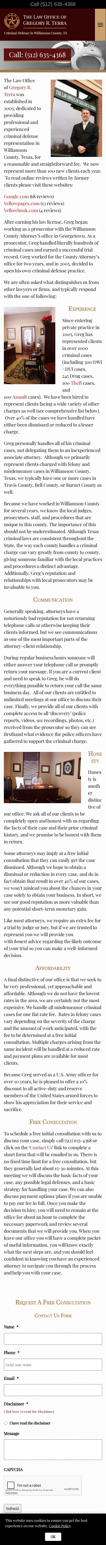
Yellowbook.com (21, 210)
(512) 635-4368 (58, 4)
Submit (12, 1508)
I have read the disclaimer (30, 1423)
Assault (19, 397)
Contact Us (41, 1147)
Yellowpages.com (22, 203)
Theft (76, 383)
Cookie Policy (60, 1525)
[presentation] (43, 1486)
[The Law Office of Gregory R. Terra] (38, 15)
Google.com (16, 196)
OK (53, 1536)
